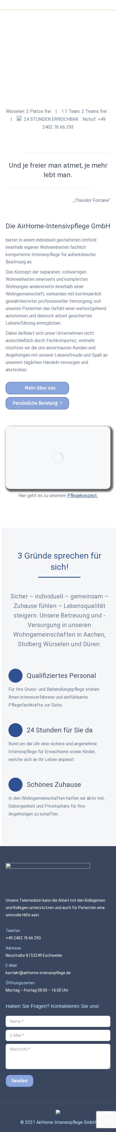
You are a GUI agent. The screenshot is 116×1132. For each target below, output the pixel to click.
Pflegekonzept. (82, 495)
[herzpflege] (58, 457)
